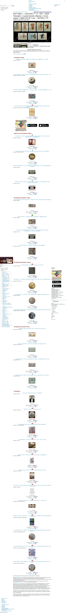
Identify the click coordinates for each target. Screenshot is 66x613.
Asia (3, 287)
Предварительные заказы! (34, 10)
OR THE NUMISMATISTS (6, 326)
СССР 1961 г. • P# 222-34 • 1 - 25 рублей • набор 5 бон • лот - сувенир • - (32, 500)
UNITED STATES (5, 284)
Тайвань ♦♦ (5, 308)
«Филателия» (18, 583)
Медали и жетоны (5, 274)
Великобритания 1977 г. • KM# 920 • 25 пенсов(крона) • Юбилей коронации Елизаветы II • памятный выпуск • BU (32, 530)
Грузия (3, 295)
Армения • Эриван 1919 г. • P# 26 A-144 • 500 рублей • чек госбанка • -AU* (32, 343)
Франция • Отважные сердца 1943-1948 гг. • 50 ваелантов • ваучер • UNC (32, 328)
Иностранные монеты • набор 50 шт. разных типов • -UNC (32, 264)
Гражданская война (5, 279)
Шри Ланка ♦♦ (4, 317)
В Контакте (54, 307)
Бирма (3, 291)
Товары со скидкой (4, 7)
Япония (3, 319)
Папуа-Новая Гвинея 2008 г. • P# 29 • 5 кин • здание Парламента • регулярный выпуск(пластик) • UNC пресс (32, 547)
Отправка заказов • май (55, 290)
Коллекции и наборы (6, 303)
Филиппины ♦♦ (4, 316)
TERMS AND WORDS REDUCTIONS (35, 8)
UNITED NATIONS (5, 321)
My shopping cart (57, 4)
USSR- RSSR (4, 278)
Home (30, 0)
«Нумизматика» (19, 577)
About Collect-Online (32, 3)
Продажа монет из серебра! (56, 293)
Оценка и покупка (32, 7)
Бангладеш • (4, 290)
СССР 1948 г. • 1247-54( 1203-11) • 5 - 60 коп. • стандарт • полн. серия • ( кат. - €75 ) (32, 90)
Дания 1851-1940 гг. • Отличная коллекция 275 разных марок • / (32, 454)
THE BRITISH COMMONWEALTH (7, 281)
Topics (3, 322)
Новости (3, 602)
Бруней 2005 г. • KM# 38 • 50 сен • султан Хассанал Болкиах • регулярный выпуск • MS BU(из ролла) (32, 309)
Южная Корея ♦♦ (5, 318)
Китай (3, 302)
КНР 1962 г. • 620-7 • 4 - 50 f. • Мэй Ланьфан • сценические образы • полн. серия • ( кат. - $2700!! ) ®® (32, 166)
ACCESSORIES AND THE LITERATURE (8, 324)
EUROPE (3, 283)
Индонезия (4, 297)
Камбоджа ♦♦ (4, 301)
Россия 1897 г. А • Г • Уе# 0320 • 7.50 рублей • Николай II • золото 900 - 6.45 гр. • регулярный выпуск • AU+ (32, 280)
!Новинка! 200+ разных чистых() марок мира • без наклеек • (32, 424)
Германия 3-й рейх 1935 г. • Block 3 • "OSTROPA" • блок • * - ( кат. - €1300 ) (32, 59)
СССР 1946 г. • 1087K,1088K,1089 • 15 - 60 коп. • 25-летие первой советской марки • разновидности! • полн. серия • (32, 230)
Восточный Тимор (5, 293)
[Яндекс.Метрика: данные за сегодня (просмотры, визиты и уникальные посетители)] (53, 319)
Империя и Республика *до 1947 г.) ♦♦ (9, 304)
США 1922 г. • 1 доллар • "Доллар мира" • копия (32, 409)
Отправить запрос (32, 72)
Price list (3, 600)
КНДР (3, 309)
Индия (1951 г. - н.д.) (6, 296)
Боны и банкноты (5, 273)
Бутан (3, 292)
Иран (3, 299)
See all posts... (53, 298)
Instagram (54, 311)
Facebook (54, 308)
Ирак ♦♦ (3, 298)
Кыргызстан (4, 310)
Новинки (2, 270)
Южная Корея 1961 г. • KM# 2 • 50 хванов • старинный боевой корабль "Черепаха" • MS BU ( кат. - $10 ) (32, 74)
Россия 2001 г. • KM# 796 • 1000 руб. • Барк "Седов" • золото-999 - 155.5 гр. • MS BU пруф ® (32, 151)
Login (30, 2)
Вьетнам (3, 294)
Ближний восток (5, 288)
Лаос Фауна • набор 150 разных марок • (32, 392)
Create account (31, 1)
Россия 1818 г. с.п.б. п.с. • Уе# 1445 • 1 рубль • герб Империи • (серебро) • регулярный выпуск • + (32, 294)
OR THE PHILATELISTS (6, 325)
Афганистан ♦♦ (5, 289)
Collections (4, 276)
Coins (3, 272)
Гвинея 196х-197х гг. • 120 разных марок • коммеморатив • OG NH (32, 216)
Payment (30, 6)
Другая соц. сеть (55, 312)
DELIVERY (31, 5)
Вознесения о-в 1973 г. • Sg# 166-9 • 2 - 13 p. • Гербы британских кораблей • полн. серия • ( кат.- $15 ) (32, 516)
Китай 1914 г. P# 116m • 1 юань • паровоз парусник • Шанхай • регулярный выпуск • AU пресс (32, 358)
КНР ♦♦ (4, 306)
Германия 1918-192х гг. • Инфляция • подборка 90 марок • (32, 245)
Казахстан (4, 300)
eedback (3, 601)
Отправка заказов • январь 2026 (57, 295)
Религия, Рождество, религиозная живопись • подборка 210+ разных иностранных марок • (32, 199)
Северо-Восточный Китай (7, 307)
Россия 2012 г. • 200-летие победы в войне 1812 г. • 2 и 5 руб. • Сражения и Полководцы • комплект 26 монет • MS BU (32, 486)
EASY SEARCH (31, 9)
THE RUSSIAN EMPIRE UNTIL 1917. (8, 277)
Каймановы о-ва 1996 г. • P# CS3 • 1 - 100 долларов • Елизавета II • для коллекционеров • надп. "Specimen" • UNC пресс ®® (32, 182)
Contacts (30, 4)
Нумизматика (4, 271)
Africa (3, 320)
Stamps (3, 275)
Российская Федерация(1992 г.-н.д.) (8, 280)
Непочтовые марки (5, 323)
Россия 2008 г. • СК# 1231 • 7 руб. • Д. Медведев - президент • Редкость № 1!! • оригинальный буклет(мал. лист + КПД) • (32, 136)
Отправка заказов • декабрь (56, 297)
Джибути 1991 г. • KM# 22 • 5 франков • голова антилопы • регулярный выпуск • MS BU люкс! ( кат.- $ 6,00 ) (32, 562)
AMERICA (3, 286)
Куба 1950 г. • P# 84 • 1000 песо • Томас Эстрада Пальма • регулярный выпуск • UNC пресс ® (32, 375)
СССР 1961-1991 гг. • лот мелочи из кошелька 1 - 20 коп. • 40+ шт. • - (32, 439)
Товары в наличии (4, 8)
